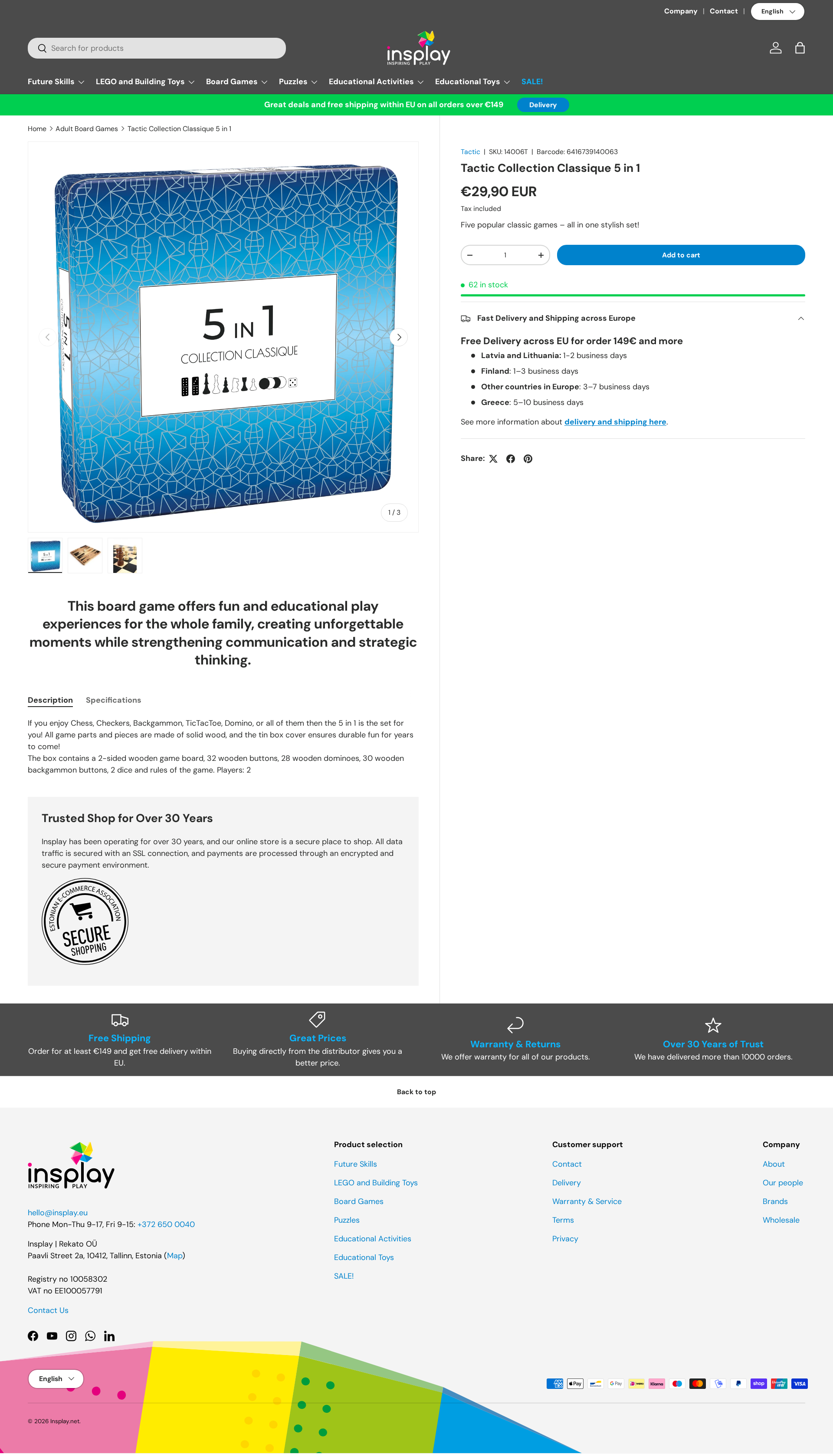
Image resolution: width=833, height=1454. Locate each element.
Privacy (565, 1239)
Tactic (470, 151)
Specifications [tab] (113, 700)
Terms (563, 1220)
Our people (783, 1183)
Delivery (543, 104)
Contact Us (48, 1310)
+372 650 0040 (166, 1224)
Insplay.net (64, 1421)
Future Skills (51, 81)
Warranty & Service (587, 1201)
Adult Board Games (87, 129)
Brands (775, 1201)
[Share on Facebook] (510, 458)
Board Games (232, 81)
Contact (724, 11)
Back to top (416, 1091)
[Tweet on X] (493, 458)
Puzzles (293, 81)
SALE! (532, 81)
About (774, 1164)
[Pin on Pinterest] (528, 458)
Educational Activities (371, 81)
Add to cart (681, 255)
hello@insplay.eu (58, 1212)
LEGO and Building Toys (140, 81)
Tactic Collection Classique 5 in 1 (179, 129)
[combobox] (157, 48)
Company (681, 11)
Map (174, 1255)
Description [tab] (50, 700)
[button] (800, 47)
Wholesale (781, 1220)
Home (37, 129)
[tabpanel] (223, 746)
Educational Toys (467, 81)
